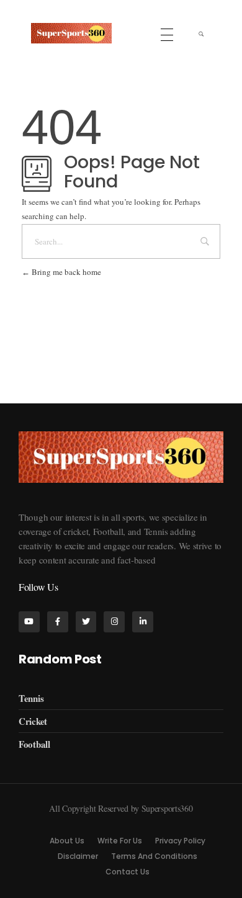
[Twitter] (86, 621)
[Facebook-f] (57, 621)
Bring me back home (65, 271)
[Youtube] (29, 621)
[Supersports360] (71, 33)
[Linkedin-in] (142, 621)
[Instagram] (114, 621)
